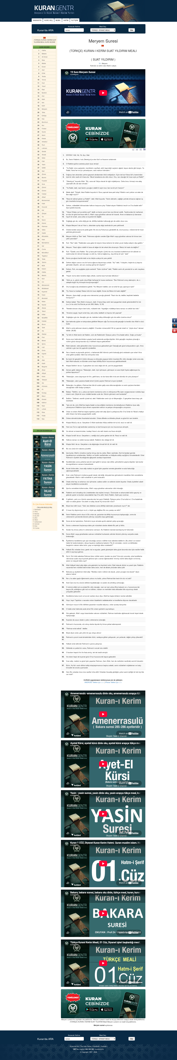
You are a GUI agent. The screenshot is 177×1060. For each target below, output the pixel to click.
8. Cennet (36, 524)
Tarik (43, 327)
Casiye (44, 194)
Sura (43, 184)
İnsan (43, 295)
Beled (44, 340)
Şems (44, 344)
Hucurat (44, 207)
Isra (43, 102)
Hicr (43, 96)
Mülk (43, 265)
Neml (43, 135)
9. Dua (35, 526)
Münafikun (45, 252)
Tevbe (44, 76)
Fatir (43, 161)
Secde (44, 151)
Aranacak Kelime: (74, 26)
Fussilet (44, 181)
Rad (43, 89)
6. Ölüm (35, 520)
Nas (43, 419)
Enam (44, 67)
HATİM (65, 20)
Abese (44, 308)
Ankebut (44, 142)
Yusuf (43, 86)
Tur (43, 217)
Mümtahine (45, 243)
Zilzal (43, 370)
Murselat (44, 298)
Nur (43, 125)
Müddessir (45, 288)
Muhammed (46, 200)
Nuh (43, 279)
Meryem (44, 109)
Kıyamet (44, 292)
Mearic (44, 275)
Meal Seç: (102, 26)
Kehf (43, 106)
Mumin (44, 177)
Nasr (43, 406)
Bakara (44, 54)
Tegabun (45, 256)
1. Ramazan (37, 509)
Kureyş (44, 393)
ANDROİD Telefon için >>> (94, 682)
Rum (43, 145)
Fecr (43, 337)
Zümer (44, 174)
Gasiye (44, 334)
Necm (44, 220)
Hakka (44, 272)
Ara (131, 30)
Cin (43, 282)
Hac (43, 119)
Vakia (43, 230)
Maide (44, 63)
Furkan (44, 128)
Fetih (43, 203)
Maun (44, 396)
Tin (43, 357)
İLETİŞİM (74, 20)
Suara (44, 132)
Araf (43, 70)
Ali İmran (45, 57)
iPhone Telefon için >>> (113, 682)
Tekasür (44, 380)
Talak (43, 259)
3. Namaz (36, 514)
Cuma (44, 249)
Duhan (44, 190)
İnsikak (44, 321)
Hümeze (44, 386)
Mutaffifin (45, 318)
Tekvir (44, 311)
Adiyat (44, 373)
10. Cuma (36, 528)
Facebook (96, 1046)
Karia (43, 376)
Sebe (43, 158)
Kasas (44, 138)
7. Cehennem (37, 522)
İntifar (43, 314)
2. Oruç (35, 511)
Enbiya (44, 116)
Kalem (44, 269)
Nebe (43, 301)
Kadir (43, 363)
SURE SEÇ (48, 20)
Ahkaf (44, 197)
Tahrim (44, 262)
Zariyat (44, 213)
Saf (43, 246)
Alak (43, 360)
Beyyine (44, 367)
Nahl (43, 99)
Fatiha (44, 50)
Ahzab (44, 155)
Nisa (43, 60)
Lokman (44, 148)
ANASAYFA (37, 20)
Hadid (44, 233)
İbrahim (44, 93)
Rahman (44, 226)
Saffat (44, 168)
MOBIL (58, 20)
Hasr (43, 239)
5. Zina (35, 518)
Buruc (44, 324)
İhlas (43, 412)
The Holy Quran (85, 1046)
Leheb (44, 409)
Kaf (43, 210)
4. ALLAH (36, 516)
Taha (43, 112)
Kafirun (44, 402)
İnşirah (44, 354)
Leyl (43, 347)
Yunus (44, 80)
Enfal (43, 73)
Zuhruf (44, 187)
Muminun (45, 122)
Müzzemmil (45, 285)
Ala (43, 331)
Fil (42, 389)
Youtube (103, 1046)
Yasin (43, 164)
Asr (43, 383)
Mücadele (45, 236)
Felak (43, 416)
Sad (43, 171)
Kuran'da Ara (74, 1046)
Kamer (44, 223)
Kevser (44, 399)
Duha (43, 350)
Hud (43, 83)
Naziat (44, 305)
